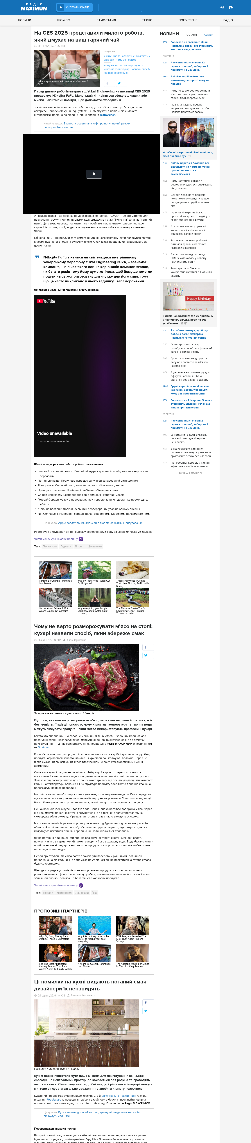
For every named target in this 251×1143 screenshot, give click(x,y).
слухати (77, 7)
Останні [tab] (192, 34)
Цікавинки (95, 546)
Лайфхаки (82, 893)
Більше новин (190, 472)
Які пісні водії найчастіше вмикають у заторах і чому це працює (127, 57)
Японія (79, 546)
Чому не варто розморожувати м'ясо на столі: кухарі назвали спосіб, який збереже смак (127, 69)
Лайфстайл (106, 20)
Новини (24, 20)
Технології (50, 546)
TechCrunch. (108, 115)
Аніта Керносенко (76, 640)
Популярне (188, 20)
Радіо (228, 20)
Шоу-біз (63, 20)
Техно (147, 20)
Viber (81, 539)
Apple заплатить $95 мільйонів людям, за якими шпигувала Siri (100, 523)
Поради (48, 893)
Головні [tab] (208, 34)
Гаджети (65, 546)
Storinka (43, 747)
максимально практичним (118, 1096)
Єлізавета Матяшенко (83, 995)
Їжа (94, 893)
